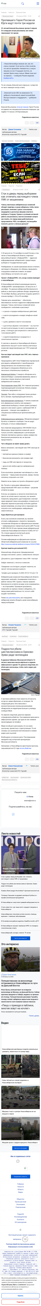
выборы (5, 636)
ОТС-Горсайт (22, 134)
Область (21, 1189)
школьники (14, 777)
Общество (20, 1199)
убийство (5, 777)
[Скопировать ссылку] (37, 123)
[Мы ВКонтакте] (20, 152)
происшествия (26, 777)
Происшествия (21, 12)
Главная (3, 12)
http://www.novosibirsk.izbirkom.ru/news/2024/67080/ (20, 544)
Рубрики (20, 1184)
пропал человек (7, 141)
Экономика (20, 1204)
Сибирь (34, 141)
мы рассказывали (13, 598)
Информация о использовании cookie (20, 1247)
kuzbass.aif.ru (8, 78)
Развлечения (20, 1207)
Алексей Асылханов (22, 141)
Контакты (20, 1219)
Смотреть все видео (20, 1148)
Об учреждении (20, 1222)
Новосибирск (23, 636)
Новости (11, 12)
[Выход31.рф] (20, 172)
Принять (20, 1296)
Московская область (9, 780)
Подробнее (20, 1302)
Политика (19, 186)
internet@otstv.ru (30, 801)
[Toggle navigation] (38, 3)
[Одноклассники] (32, 123)
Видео (20, 1192)
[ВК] (27, 123)
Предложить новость (20, 1176)
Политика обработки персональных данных (20, 1244)
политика (13, 636)
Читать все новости (20, 938)
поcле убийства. (25, 748)
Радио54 (20, 1214)
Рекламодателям (20, 1217)
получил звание (22, 107)
